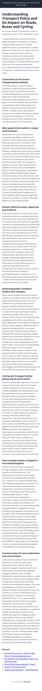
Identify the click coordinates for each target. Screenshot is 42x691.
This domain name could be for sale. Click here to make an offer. (21, 4)
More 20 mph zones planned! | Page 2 (19, 664)
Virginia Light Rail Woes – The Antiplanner (21, 670)
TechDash (27, 682)
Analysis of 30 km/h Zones (15, 667)
